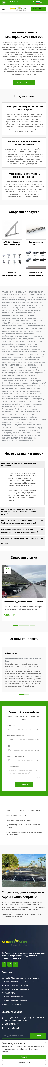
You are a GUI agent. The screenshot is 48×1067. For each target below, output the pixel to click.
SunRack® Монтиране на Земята (16, 985)
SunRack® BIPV (8, 993)
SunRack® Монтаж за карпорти (15, 989)
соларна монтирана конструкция (18, 820)
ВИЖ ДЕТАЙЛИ (12, 229)
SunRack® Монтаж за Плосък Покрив (18, 982)
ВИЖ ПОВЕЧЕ (9, 615)
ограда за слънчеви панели (16, 815)
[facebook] (4, 964)
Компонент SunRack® (11, 1004)
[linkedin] (9, 964)
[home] (18, 9)
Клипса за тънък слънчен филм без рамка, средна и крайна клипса (36, 274)
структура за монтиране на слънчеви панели (23, 810)
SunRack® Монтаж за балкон (14, 1001)
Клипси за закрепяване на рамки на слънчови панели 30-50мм (12, 274)
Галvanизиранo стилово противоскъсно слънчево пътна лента (36, 243)
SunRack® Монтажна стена (14, 997)
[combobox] (13, 740)
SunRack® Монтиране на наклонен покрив (20, 978)
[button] (15, 625)
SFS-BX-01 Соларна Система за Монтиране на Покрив (12, 243)
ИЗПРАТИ (24, 784)
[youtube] (15, 964)
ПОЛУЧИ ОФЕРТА (38, 9)
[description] (14, 942)
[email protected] (13, 1)
